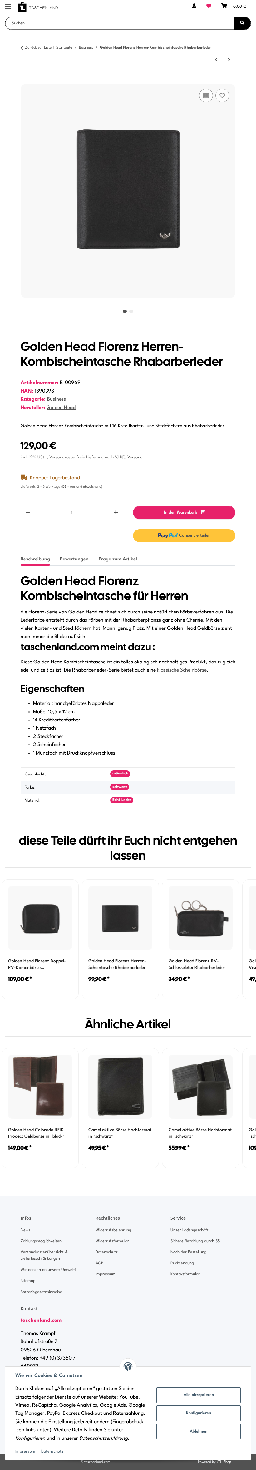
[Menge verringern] (28, 512)
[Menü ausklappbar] (8, 4)
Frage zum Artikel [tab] (118, 559)
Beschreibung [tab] (35, 559)
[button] (194, 7)
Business (56, 399)
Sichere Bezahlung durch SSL (196, 1241)
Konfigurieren (198, 1413)
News (25, 1230)
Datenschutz (52, 1451)
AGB (99, 1263)
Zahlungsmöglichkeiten (41, 1241)
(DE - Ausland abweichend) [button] (81, 487)
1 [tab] (125, 311)
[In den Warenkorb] (26, 80)
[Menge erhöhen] (116, 512)
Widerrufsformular (112, 1241)
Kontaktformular (185, 1274)
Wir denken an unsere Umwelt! (48, 1270)
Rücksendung (182, 1263)
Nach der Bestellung (188, 1252)
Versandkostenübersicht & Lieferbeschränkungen (44, 1255)
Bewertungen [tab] (74, 559)
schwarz (119, 787)
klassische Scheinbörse (182, 670)
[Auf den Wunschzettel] (222, 95)
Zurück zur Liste (38, 48)
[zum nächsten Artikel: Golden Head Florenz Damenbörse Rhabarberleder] (229, 60)
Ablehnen (198, 1431)
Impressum (25, 1451)
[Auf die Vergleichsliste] (206, 95)
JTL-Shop (224, 1462)
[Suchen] (242, 23)
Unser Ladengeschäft (189, 1230)
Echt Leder (121, 800)
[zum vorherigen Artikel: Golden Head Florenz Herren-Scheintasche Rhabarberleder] (216, 60)
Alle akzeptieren (199, 1395)
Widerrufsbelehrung (113, 1230)
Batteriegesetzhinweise (41, 1292)
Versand (135, 457)
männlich (120, 773)
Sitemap (28, 1281)
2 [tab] (131, 311)
